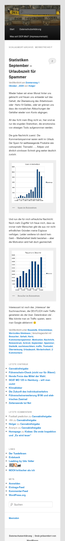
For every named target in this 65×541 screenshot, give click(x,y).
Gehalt (23, 336)
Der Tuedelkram (17, 453)
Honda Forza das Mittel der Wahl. (27, 376)
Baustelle (32, 329)
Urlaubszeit (29, 349)
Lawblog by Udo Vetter (21, 461)
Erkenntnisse (45, 329)
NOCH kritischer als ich (22, 470)
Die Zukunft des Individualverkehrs (28, 391)
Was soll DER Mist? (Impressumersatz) (29, 36)
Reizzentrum (15, 343)
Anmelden (14, 483)
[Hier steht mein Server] (15, 466)
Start (12, 29)
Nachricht (49, 339)
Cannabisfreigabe (18, 368)
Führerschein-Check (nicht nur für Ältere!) (32, 372)
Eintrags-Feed (16, 487)
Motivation (37, 339)
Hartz (30, 336)
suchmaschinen (26, 346)
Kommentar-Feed (18, 491)
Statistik (13, 346)
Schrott (27, 343)
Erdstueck (14, 457)
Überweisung (15, 349)
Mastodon (14, 518)
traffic (39, 346)
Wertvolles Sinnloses (20, 333)
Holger (32, 85)
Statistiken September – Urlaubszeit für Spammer (22, 68)
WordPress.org (17, 495)
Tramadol (48, 346)
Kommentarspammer (20, 339)
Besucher (14, 336)
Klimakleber (15, 387)
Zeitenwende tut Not (20, 403)
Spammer (49, 343)
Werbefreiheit (43, 349)
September (37, 343)
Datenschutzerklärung (20, 535)
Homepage (15, 431)
